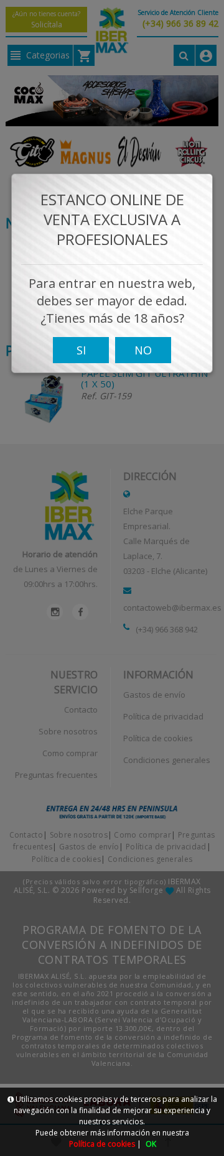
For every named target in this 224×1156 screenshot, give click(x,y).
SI (81, 350)
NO (143, 350)
